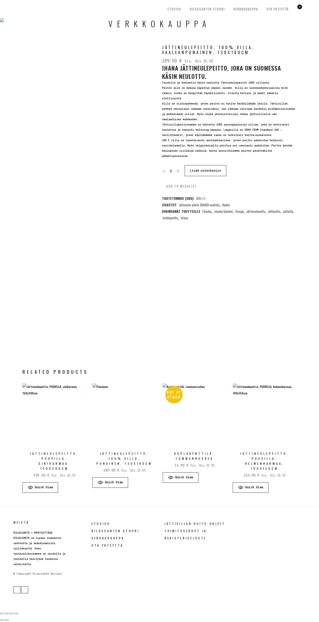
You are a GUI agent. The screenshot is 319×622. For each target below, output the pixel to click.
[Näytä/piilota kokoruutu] (7, 613)
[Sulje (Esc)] (16, 613)
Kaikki (226, 204)
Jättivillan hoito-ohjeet (194, 523)
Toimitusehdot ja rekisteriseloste (185, 534)
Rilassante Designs (47, 573)
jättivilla (288, 211)
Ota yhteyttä (107, 545)
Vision (184, 217)
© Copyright (22, 573)
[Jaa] (11, 613)
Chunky (206, 211)
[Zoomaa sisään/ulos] (2, 613)
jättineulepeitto (255, 211)
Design (240, 211)
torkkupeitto (170, 217)
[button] (179, 186)
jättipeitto (274, 211)
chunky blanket (223, 211)
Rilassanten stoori (115, 531)
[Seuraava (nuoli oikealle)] (7, 620)
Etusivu (100, 523)
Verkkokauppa (107, 538)
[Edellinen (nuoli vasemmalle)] (2, 620)
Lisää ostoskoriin (205, 171)
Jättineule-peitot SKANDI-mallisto (199, 204)
